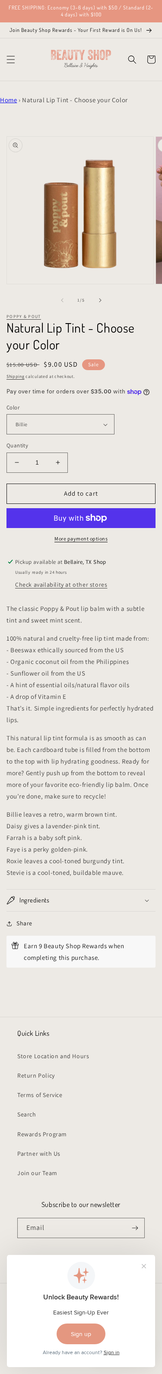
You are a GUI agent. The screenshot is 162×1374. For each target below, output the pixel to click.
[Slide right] (100, 300)
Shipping (15, 376)
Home (8, 100)
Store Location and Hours (53, 1056)
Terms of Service (40, 1095)
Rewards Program (42, 1134)
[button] (10, 59)
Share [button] (24, 923)
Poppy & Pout (23, 316)
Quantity (17, 445)
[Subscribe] (134, 1228)
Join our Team (37, 1173)
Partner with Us (38, 1153)
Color (12, 407)
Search (26, 1114)
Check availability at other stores (61, 584)
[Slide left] (62, 300)
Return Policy (36, 1075)
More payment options (81, 538)
